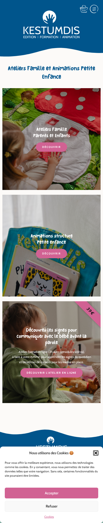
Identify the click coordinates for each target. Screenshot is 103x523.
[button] (95, 453)
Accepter (51, 493)
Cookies (49, 516)
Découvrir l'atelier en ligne (51, 372)
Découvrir (51, 147)
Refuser (51, 506)
